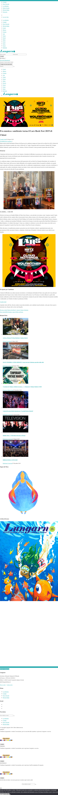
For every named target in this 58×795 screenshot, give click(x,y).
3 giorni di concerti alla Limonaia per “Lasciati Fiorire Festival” (18, 411)
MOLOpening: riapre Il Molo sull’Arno (14, 312)
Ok (1, 794)
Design (4, 83)
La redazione (6, 6)
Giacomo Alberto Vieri (8, 390)
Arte (4, 34)
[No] (10, 794)
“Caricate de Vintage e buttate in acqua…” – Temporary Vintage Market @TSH (22, 386)
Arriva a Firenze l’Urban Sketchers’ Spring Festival (15, 338)
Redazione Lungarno (7, 365)
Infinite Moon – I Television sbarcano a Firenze (14, 435)
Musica (4, 30)
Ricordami (2, 58)
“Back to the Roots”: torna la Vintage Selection (17, 310)
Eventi (4, 28)
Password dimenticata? (5, 60)
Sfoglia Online (6, 10)
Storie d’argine (6, 8)
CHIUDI (2, 744)
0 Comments (9, 141)
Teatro (4, 36)
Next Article (2, 312)
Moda (4, 40)
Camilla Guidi (3, 139)
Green (4, 45)
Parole (4, 38)
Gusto (4, 42)
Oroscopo (5, 12)
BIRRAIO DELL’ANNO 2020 (10, 460)
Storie (4, 43)
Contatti (4, 2)
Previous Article (3, 310)
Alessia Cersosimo (7, 341)
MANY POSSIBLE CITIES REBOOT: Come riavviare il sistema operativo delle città (23, 362)
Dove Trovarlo (6, 4)
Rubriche (5, 47)
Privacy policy (3, 685)
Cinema (4, 32)
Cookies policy (10, 685)
